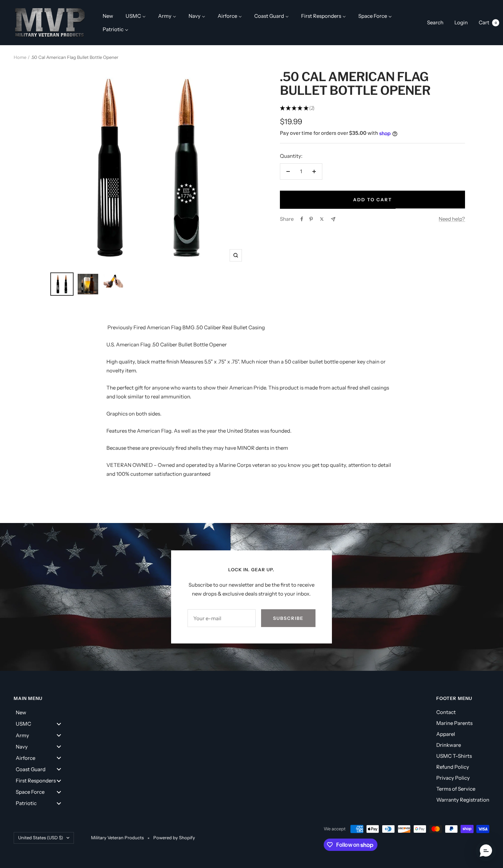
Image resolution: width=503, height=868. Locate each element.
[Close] (346, 288)
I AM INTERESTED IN (187, 483)
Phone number (174, 446)
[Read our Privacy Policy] (339, 535)
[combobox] (172, 463)
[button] (486, 851)
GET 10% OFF (251, 570)
